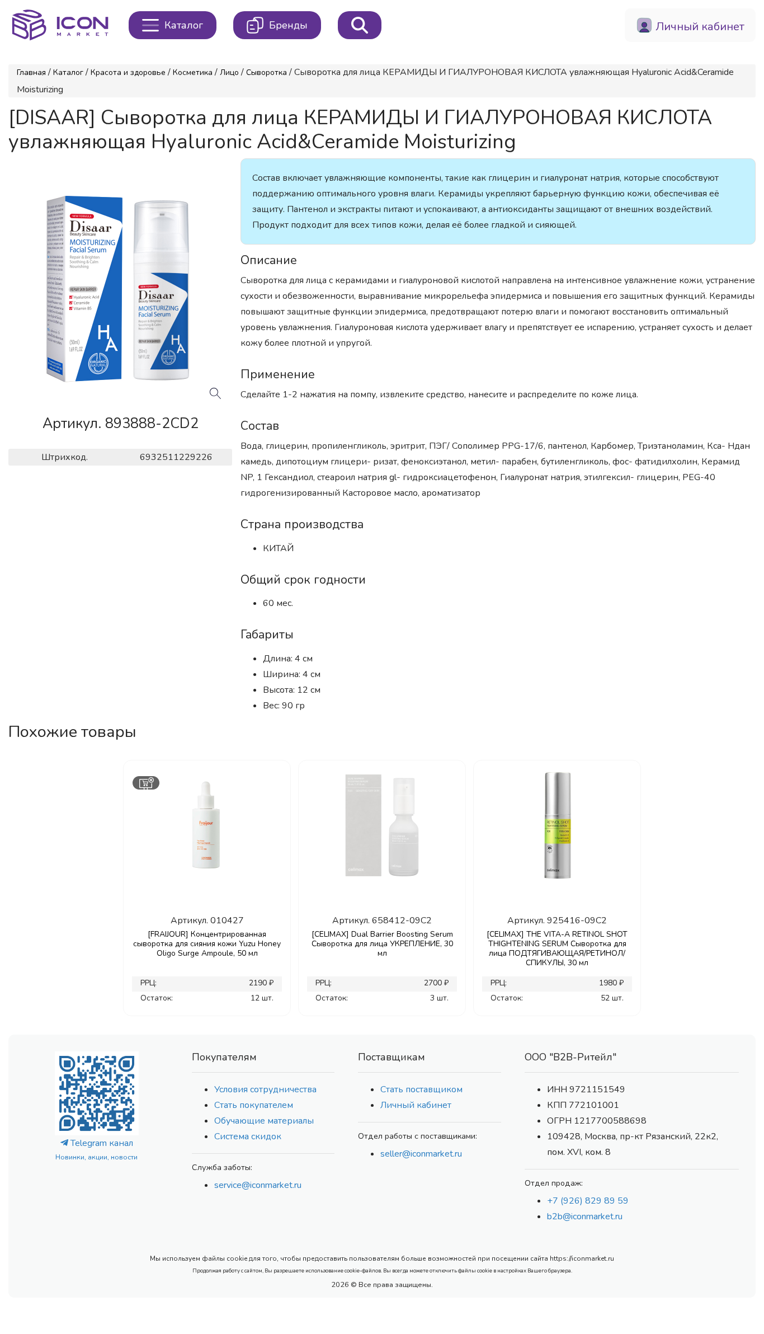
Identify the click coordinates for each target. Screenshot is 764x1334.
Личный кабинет (415, 1105)
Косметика (193, 72)
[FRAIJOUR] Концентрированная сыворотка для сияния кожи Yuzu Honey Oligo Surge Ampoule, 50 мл (207, 943)
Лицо (229, 72)
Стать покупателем (253, 1105)
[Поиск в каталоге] (359, 25)
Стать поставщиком (421, 1089)
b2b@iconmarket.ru (584, 1216)
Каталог (68, 72)
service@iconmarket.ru (257, 1185)
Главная (31, 72)
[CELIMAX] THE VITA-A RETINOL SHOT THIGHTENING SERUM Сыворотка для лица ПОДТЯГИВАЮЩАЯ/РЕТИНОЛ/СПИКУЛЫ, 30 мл (557, 948)
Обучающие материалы (264, 1121)
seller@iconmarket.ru (421, 1154)
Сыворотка (266, 72)
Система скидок (247, 1136)
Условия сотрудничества (265, 1089)
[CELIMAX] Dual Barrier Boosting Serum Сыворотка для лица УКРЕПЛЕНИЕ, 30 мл (382, 943)
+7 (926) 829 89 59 (588, 1201)
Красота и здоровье (128, 72)
